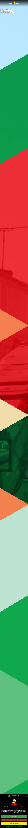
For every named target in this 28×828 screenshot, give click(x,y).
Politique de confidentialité (17, 826)
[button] (26, 796)
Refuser (14, 820)
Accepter (14, 816)
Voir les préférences (14, 823)
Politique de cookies (9, 826)
